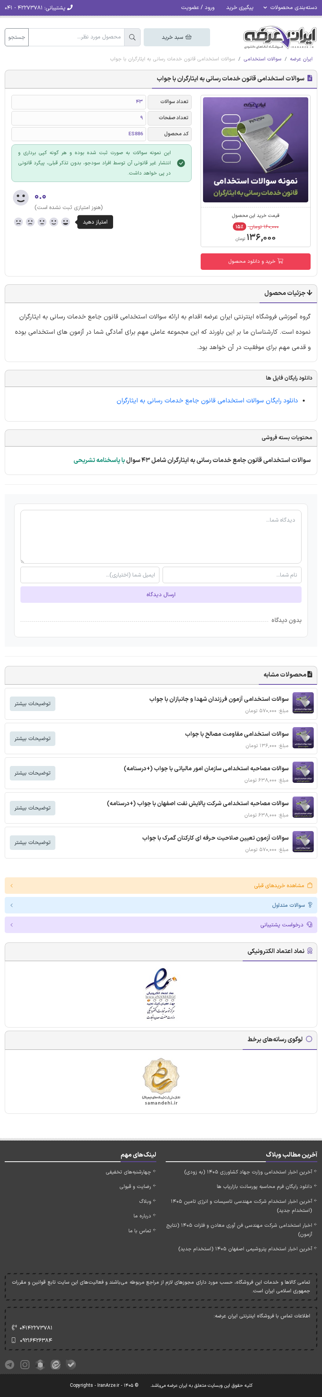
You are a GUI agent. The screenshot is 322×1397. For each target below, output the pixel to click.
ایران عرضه (301, 59)
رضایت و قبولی (135, 1187)
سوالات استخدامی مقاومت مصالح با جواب (237, 734)
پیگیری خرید (240, 8)
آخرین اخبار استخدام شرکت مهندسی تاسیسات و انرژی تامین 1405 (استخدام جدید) (241, 1206)
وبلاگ (145, 1202)
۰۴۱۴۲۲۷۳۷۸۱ (36, 1328)
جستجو (16, 37)
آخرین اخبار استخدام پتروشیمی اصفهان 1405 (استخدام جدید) (245, 1249)
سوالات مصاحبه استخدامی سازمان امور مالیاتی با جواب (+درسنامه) (206, 768)
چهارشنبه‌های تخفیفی (128, 1172)
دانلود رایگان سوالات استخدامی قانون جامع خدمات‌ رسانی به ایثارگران (206, 401)
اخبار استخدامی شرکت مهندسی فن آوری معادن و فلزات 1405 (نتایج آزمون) (239, 1230)
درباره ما (142, 1216)
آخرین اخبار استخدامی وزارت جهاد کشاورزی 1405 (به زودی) (248, 1172)
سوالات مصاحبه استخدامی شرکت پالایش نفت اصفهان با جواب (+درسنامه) (198, 803)
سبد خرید (173, 37)
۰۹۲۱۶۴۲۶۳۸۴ (36, 1341)
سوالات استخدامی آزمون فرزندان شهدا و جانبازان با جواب (219, 699)
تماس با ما (139, 1231)
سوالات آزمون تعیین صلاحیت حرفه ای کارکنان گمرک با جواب (215, 838)
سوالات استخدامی (262, 59)
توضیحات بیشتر (33, 704)
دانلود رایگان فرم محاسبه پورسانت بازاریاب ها (264, 1187)
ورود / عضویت (197, 8)
